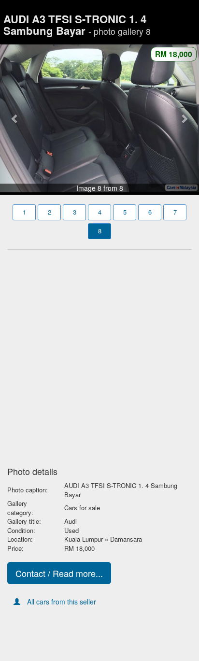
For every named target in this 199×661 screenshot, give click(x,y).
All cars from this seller (61, 601)
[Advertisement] (99, 355)
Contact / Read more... (59, 573)
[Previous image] (15, 118)
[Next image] (184, 118)
